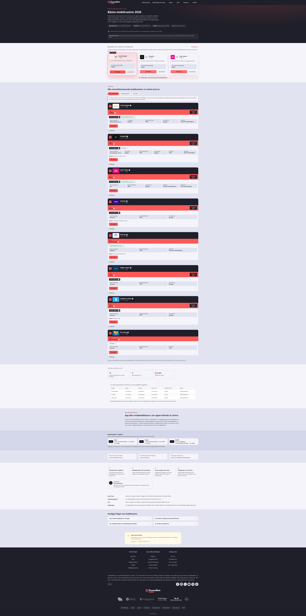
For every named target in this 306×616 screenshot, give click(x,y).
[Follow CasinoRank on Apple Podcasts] (196, 584)
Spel (178, 2)
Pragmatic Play (153, 559)
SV (109, 584)
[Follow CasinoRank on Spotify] (193, 584)
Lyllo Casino (183, 56)
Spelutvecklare (133, 562)
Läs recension (130, 72)
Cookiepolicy (153, 613)
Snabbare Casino (125, 298)
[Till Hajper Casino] (116, 268)
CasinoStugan (122, 56)
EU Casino (123, 332)
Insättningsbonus (125, 93)
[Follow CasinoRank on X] (185, 584)
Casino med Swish (145, 457)
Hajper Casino (125, 267)
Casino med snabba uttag (116, 457)
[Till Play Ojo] (116, 235)
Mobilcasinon (146, 2)
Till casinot (117, 72)
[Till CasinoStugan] (112, 57)
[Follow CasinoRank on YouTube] (189, 584)
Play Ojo (123, 234)
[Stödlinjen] (162, 599)
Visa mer (112, 130)
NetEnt (153, 556)
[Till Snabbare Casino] (116, 299)
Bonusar (186, 2)
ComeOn (151, 56)
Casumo (123, 201)
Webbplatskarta (133, 568)
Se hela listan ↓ (194, 47)
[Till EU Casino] (116, 333)
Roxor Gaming (153, 568)
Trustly (146, 440)
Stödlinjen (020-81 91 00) (143, 541)
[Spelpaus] (131, 599)
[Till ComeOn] (142, 57)
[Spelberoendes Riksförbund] (147, 599)
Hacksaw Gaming (153, 562)
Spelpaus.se (134, 541)
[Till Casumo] (116, 201)
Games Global (153, 565)
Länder (133, 565)
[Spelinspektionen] (120, 599)
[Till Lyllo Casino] (173, 57)
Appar (171, 2)
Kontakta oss (173, 559)
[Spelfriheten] (176, 599)
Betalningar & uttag (159, 2)
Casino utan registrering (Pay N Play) (181, 457)
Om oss (173, 556)
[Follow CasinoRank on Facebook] (177, 584)
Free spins (135, 93)
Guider (195, 2)
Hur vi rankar (173, 562)
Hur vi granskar (173, 565)
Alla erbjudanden (113, 93)
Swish (115, 440)
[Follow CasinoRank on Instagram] (181, 584)
